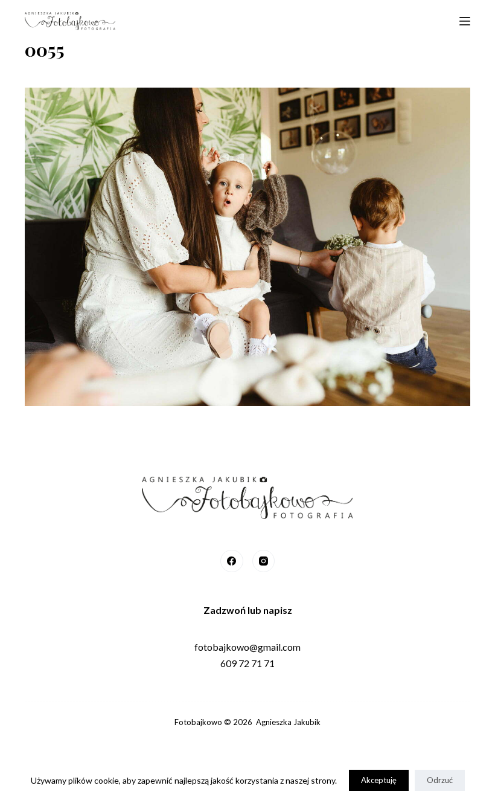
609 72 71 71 (247, 663)
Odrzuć (440, 780)
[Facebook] (231, 561)
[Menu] (464, 21)
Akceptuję (379, 780)
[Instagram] (263, 561)
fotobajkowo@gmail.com (247, 647)
